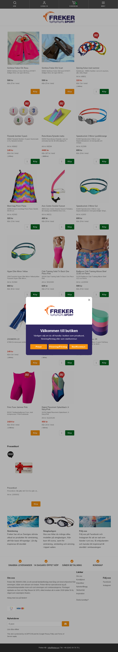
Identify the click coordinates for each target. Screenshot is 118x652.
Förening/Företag (58, 347)
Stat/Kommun (78, 347)
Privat (39, 347)
